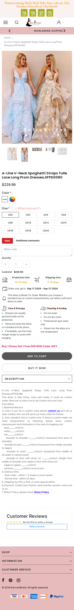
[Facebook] (3, 580)
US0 (10, 214)
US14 (64, 222)
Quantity (6, 257)
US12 (46, 222)
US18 (28, 230)
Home (7, 37)
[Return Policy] (49, 492)
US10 (28, 222)
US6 (63, 214)
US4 (45, 214)
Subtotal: (7, 272)
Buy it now (37, 368)
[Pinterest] (10, 580)
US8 (10, 222)
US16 (10, 230)
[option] (37, 97)
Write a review (37, 526)
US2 (28, 214)
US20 (46, 230)
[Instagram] (18, 580)
